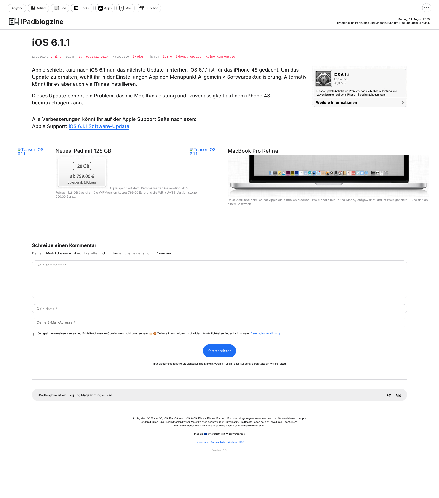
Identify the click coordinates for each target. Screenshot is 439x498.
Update (195, 56)
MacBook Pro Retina (253, 151)
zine (17, 8)
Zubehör (151, 8)
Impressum (201, 442)
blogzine (42, 22)
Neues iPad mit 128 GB (83, 151)
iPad (63, 8)
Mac (128, 8)
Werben (232, 442)
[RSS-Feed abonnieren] (387, 395)
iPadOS (85, 8)
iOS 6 (167, 56)
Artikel (41, 8)
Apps (108, 8)
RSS (241, 442)
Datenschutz (218, 442)
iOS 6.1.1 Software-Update (99, 126)
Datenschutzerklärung (265, 333)
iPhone (181, 56)
